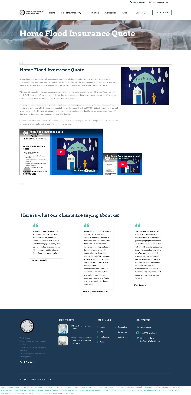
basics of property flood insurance (14, 387)
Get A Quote (162, 12)
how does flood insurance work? (42, 387)
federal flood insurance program (65, 390)
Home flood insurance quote (39, 390)
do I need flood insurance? (22, 393)
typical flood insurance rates (169, 387)
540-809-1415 (139, 2)
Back (21, 63)
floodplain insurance (157, 390)
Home (52, 12)
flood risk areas (173, 390)
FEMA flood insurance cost (115, 390)
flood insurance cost (43, 393)
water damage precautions (85, 387)
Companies (110, 12)
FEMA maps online (149, 387)
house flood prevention (106, 387)
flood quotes (5, 393)
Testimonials (93, 12)
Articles (126, 12)
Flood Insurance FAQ (71, 12)
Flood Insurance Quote (62, 393)
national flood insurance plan (129, 387)
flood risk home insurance (137, 390)
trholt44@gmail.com (160, 2)
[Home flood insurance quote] (147, 86)
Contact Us (141, 12)
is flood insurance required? (91, 390)
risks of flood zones (64, 387)
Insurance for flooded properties (13, 390)
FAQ (102, 332)
